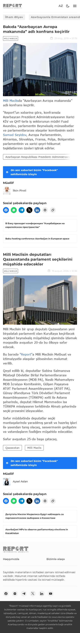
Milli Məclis (10, 38)
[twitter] (29, 210)
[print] (45, 210)
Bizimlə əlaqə (56, 559)
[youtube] (51, 594)
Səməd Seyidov (14, 135)
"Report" (26, 354)
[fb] (6, 210)
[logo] (12, 6)
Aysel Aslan (20, 481)
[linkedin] (37, 210)
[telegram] (22, 210)
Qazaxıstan (12, 447)
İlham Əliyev (14, 17)
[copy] (53, 210)
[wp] (14, 210)
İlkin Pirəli (19, 190)
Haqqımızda (11, 559)
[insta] (15, 594)
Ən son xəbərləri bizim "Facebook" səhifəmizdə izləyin (34, 172)
